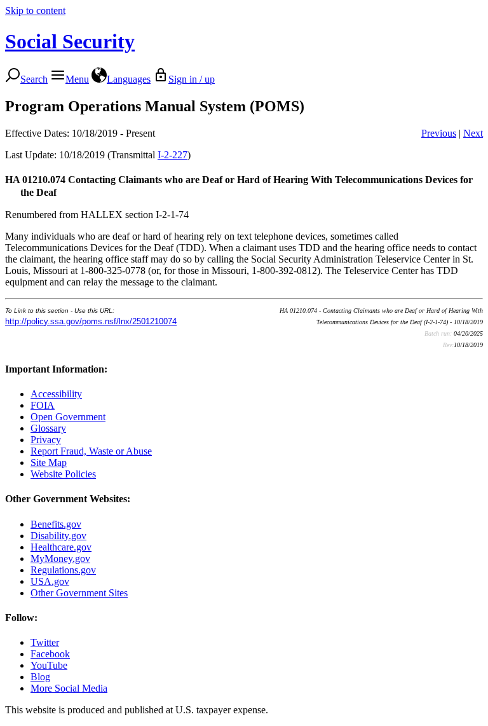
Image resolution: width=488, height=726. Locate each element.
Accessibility (56, 393)
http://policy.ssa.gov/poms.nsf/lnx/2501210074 (91, 321)
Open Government (67, 416)
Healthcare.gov (61, 547)
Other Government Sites (79, 592)
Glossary (48, 428)
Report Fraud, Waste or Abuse (91, 451)
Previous (438, 133)
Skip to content (35, 10)
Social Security (70, 41)
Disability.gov (58, 535)
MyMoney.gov (60, 558)
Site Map (48, 462)
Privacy (45, 439)
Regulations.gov (63, 570)
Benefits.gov (55, 524)
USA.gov (49, 581)
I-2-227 (172, 154)
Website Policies (63, 474)
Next (473, 133)
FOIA (42, 405)
